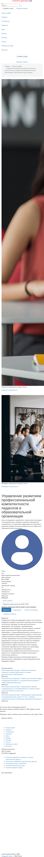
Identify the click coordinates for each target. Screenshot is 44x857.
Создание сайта (7, 856)
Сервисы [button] (9, 730)
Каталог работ (6, 13)
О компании (6, 21)
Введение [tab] (6, 610)
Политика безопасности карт (15, 765)
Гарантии (5, 25)
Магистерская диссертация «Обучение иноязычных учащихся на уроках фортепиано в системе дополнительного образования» (19, 672)
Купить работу (7, 600)
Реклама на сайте (8, 46)
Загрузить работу (22, 8)
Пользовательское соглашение (16, 763)
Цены (3, 29)
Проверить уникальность (10, 486)
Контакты (5, 50)
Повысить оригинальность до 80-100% (16, 604)
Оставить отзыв (8, 8)
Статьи (4, 42)
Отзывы (4, 33)
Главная (7, 66)
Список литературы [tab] (31, 610)
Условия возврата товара (14, 767)
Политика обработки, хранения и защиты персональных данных (19, 758)
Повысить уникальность (9, 390)
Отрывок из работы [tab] (9, 614)
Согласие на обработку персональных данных (21, 761)
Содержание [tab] (17, 610)
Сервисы (4, 17)
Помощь (4, 37)
